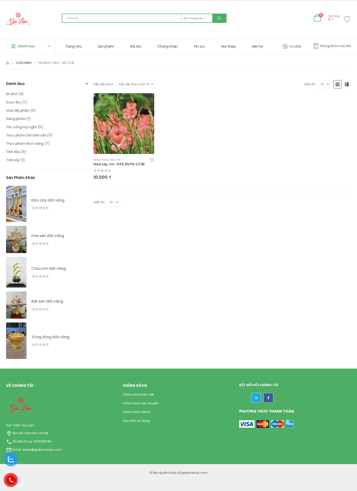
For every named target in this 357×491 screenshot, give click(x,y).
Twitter (256, 398)
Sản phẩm (106, 46)
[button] (337, 84)
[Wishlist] (347, 19)
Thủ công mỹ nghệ (21, 127)
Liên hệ (257, 46)
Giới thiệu (228, 46)
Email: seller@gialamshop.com (37, 450)
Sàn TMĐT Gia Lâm (20, 425)
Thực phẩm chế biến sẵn (26, 135)
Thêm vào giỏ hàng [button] (146, 101)
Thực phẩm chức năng (24, 143)
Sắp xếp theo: (104, 84)
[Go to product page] (124, 123)
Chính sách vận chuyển (140, 403)
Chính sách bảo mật (138, 394)
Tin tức (199, 46)
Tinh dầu (13, 151)
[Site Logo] (18, 19)
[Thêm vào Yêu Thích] (151, 160)
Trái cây (115, 160)
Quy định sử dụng (136, 420)
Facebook (268, 398)
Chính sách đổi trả (136, 412)
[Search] (219, 18)
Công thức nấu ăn (335, 45)
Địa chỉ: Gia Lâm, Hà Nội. (30, 433)
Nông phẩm (101, 160)
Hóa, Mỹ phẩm (18, 110)
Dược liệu (13, 102)
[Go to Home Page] (7, 63)
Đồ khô (11, 94)
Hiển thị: (310, 84)
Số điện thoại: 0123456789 (32, 441)
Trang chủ (73, 46)
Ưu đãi (295, 46)
